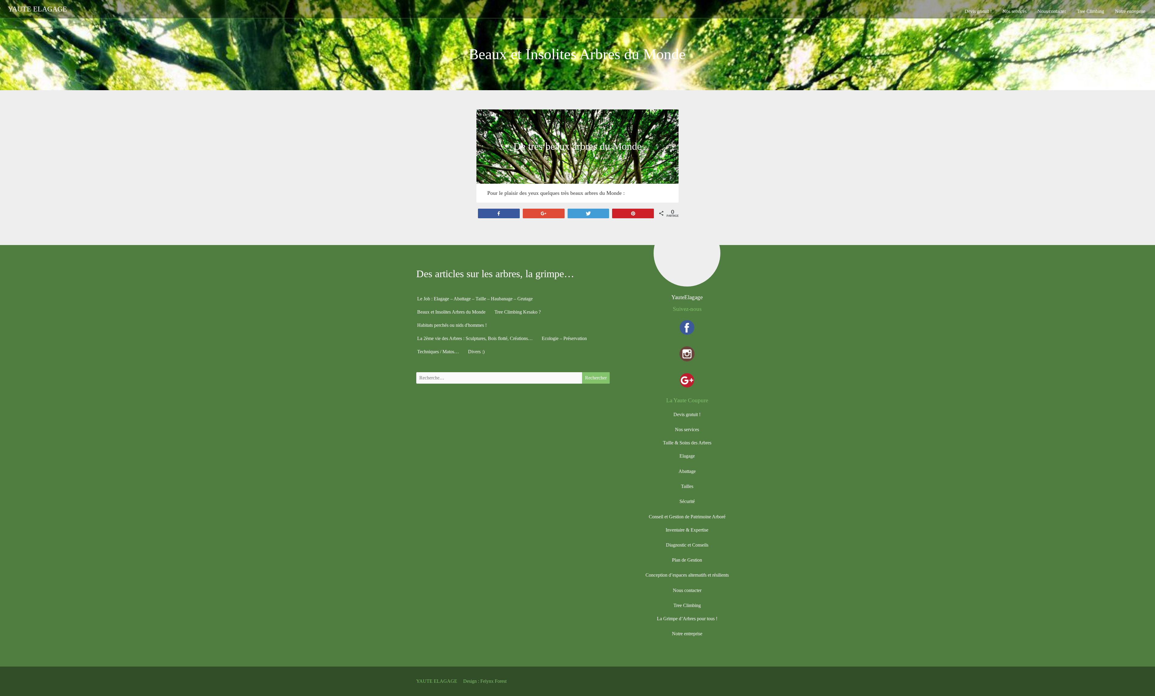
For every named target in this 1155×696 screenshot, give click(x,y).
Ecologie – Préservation (564, 338)
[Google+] (687, 381)
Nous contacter (1051, 11)
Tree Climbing (1090, 11)
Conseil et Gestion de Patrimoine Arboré (687, 516)
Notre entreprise (1130, 11)
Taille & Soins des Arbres (687, 442)
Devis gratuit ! (978, 11)
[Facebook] (687, 328)
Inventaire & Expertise (687, 529)
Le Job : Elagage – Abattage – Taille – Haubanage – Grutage (475, 298)
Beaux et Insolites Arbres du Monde (451, 311)
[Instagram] (687, 355)
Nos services (1015, 11)
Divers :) (476, 351)
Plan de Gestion (687, 560)
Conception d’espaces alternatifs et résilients (687, 575)
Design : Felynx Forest (485, 681)
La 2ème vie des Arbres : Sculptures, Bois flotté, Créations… (475, 338)
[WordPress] (687, 682)
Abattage (687, 471)
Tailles (687, 486)
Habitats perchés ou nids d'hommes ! (452, 325)
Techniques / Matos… (438, 351)
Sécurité (687, 501)
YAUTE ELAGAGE (436, 681)
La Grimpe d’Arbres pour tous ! (687, 618)
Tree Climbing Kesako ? (517, 311)
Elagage (687, 455)
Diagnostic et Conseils (687, 544)
